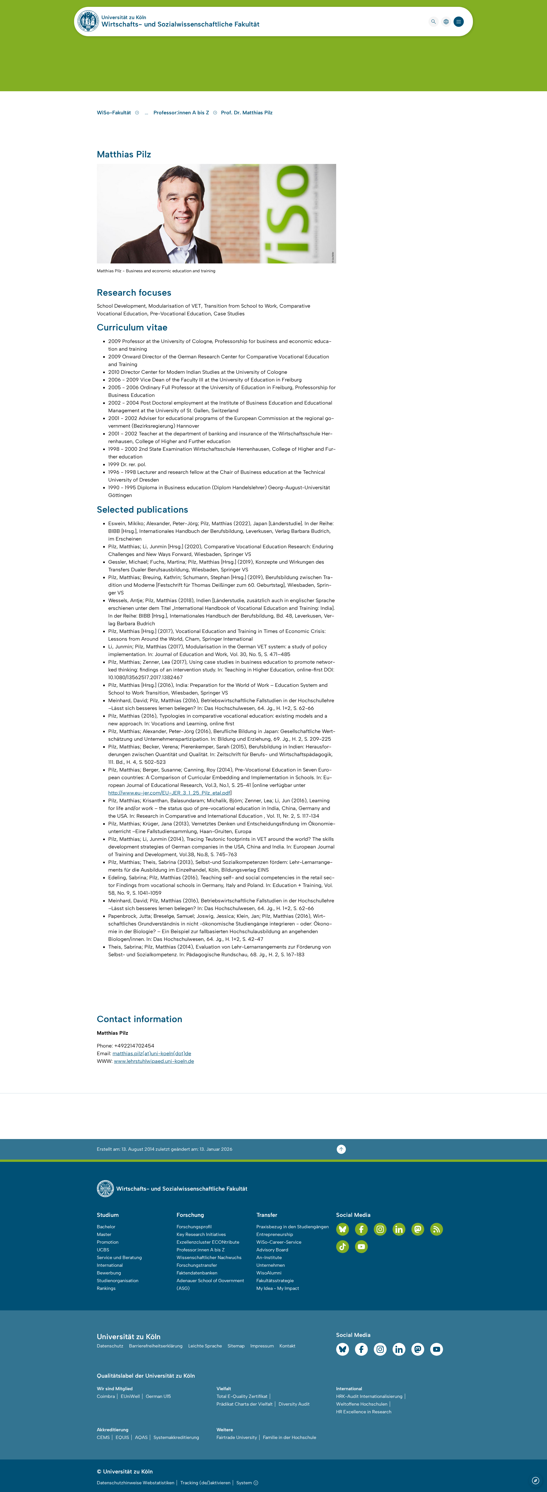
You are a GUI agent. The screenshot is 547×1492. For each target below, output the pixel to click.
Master (104, 1234)
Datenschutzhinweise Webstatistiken (135, 1482)
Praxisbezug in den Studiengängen (292, 1226)
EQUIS (122, 1437)
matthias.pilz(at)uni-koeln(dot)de (152, 1053)
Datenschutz (110, 1346)
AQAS (141, 1437)
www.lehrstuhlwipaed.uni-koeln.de (154, 1061)
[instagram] (380, 1229)
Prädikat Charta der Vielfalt (245, 1404)
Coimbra (106, 1396)
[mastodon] (417, 1229)
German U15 (158, 1396)
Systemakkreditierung (176, 1437)
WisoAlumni (268, 1273)
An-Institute (269, 1257)
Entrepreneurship (274, 1234)
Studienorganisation (117, 1280)
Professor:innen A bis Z (182, 112)
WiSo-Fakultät (114, 112)
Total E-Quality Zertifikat (242, 1396)
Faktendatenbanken (197, 1273)
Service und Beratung (119, 1257)
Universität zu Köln (140, 17)
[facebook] (361, 1229)
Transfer (266, 1214)
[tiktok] (342, 1246)
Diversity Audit (294, 1404)
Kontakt (287, 1346)
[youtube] (361, 1246)
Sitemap (236, 1346)
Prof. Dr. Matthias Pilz (247, 112)
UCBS (103, 1250)
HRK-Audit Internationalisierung (369, 1396)
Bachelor (106, 1226)
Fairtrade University (237, 1437)
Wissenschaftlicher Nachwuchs (209, 1257)
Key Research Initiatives (201, 1234)
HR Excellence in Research (363, 1411)
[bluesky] (342, 1229)
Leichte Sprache (205, 1346)
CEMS (103, 1437)
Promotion (108, 1242)
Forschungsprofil (194, 1226)
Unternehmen (270, 1265)
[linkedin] (399, 1229)
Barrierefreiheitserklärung (156, 1346)
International (110, 1265)
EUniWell (130, 1396)
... (147, 112)
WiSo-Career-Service (278, 1242)
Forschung (190, 1214)
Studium (108, 1214)
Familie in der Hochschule (289, 1437)
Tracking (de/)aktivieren (205, 1482)
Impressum (262, 1346)
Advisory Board (272, 1250)
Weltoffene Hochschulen (361, 1404)
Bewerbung (109, 1273)
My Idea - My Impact (277, 1288)
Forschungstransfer (197, 1265)
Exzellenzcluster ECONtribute (208, 1242)
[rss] (436, 1229)
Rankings (106, 1288)
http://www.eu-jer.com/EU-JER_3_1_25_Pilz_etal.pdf (169, 793)
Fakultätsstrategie (275, 1280)
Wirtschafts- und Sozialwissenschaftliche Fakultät (180, 24)
